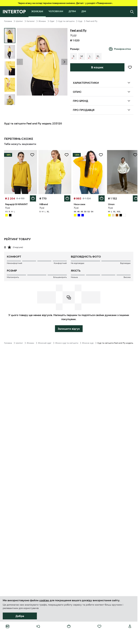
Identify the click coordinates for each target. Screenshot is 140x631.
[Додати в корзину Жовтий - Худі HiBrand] (66, 197)
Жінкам (42, 21)
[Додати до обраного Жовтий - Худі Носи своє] (99, 154)
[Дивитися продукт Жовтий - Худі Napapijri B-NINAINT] (20, 171)
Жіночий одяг (44, 342)
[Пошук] (132, 11)
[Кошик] (68, 626)
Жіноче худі (88, 342)
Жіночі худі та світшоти (66, 342)
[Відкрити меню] (38, 626)
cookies (44, 600)
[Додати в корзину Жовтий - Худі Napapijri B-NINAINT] (32, 197)
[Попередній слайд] (20, 62)
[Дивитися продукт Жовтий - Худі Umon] (121, 171)
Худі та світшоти (66, 21)
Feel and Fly (91, 21)
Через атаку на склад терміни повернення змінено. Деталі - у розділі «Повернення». (65, 3)
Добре (20, 616)
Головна (8, 21)
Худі (80, 21)
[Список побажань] (99, 626)
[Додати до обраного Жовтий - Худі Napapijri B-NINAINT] (31, 154)
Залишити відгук (69, 327)
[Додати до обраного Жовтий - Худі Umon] (132, 154)
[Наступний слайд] (10, 102)
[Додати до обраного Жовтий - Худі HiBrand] (65, 154)
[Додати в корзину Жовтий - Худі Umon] (133, 197)
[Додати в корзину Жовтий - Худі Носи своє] (100, 197)
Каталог (31, 21)
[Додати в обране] (130, 67)
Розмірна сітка (122, 49)
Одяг (52, 21)
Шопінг (19, 21)
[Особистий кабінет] (130, 626)
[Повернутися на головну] (14, 11)
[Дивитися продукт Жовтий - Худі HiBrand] (54, 171)
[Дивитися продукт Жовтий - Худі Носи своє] (88, 171)
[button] (20, 62)
